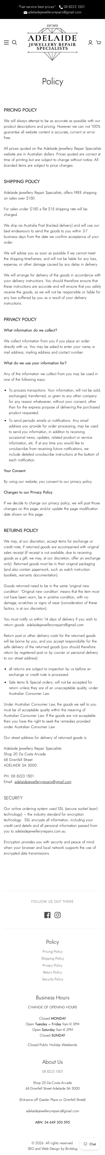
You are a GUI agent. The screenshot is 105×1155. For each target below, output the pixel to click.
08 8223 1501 (74, 6)
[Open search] (14, 42)
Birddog (71, 1148)
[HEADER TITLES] (6, 42)
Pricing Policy (52, 951)
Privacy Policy (52, 965)
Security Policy (52, 979)
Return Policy (52, 972)
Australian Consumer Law (35, 727)
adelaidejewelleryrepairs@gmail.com (54, 12)
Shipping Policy (52, 958)
